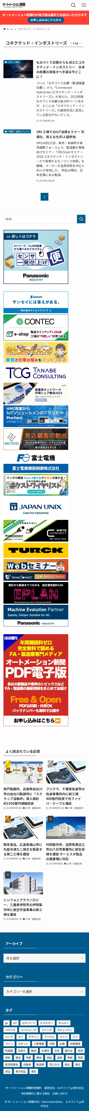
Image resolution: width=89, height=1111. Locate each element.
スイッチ (46, 1030)
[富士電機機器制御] (35, 471)
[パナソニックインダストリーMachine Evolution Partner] (35, 625)
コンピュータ (28, 1030)
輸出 (67, 1064)
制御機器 (75, 1043)
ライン (9, 1043)
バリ (75, 1036)
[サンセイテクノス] (35, 312)
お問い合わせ (60, 1093)
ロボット (23, 1043)
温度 (59, 1057)
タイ (20, 1036)
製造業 (40, 1064)
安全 (57, 1050)
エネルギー (46, 1023)
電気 (33, 1071)
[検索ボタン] (73, 5)
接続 (7, 1057)
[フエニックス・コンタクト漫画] (35, 494)
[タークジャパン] (35, 556)
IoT (15, 1023)
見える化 (54, 1064)
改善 (28, 1057)
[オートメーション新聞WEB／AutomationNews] (14, 5)
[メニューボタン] (84, 5)
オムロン (63, 1023)
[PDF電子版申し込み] (35, 724)
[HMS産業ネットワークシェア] (35, 403)
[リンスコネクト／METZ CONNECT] (35, 540)
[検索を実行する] (81, 219)
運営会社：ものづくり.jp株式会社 (64, 1088)
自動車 (27, 1064)
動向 (33, 1050)
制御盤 (9, 1050)
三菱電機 (39, 1043)
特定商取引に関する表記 (35, 1093)
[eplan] (35, 602)
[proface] (35, 425)
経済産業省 (11, 1064)
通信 (77, 1064)
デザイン (34, 1036)
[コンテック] (35, 339)
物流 (80, 1057)
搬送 (18, 1057)
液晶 (49, 1057)
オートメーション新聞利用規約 (23, 1088)
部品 (7, 1071)
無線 (70, 1057)
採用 (80, 1050)
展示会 (69, 1050)
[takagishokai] (35, 579)
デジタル (49, 1036)
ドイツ (63, 1036)
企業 (62, 1043)
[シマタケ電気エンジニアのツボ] (35, 362)
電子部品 (21, 1071)
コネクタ (10, 1030)
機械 (38, 1057)
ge (6, 1023)
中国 (51, 1043)
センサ (9, 1036)
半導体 (45, 1050)
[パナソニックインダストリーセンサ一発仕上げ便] (35, 282)
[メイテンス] (35, 448)
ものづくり (28, 1023)
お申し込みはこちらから (45, 20)
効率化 (22, 1050)
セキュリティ (64, 1030)
